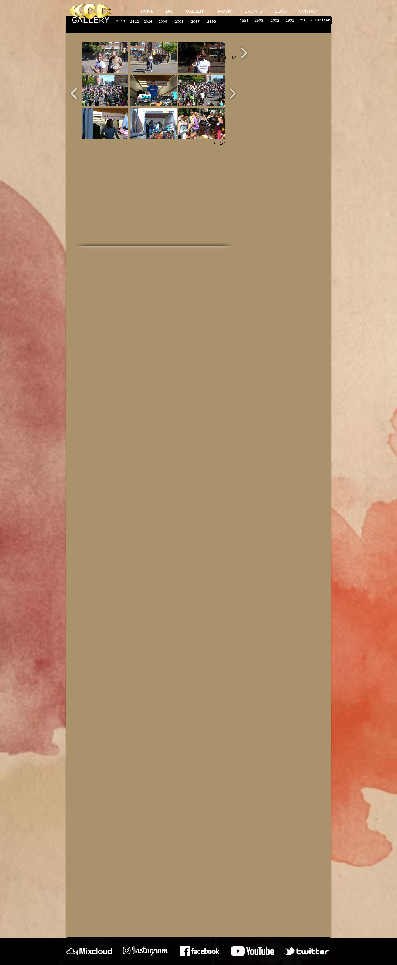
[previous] (74, 93)
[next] (244, 52)
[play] (215, 143)
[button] (105, 57)
